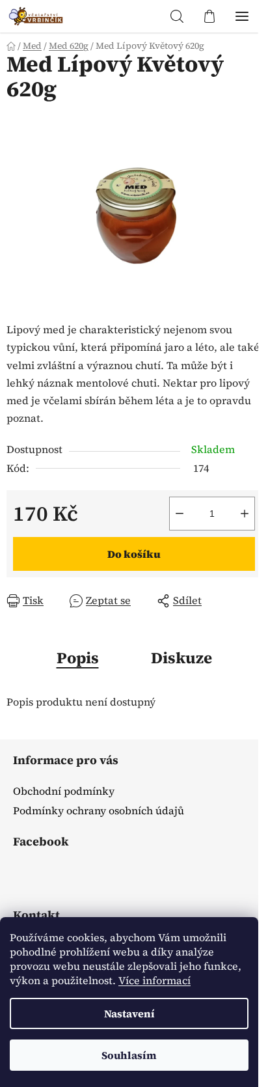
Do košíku (134, 554)
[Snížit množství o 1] (179, 513)
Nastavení (129, 1013)
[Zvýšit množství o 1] (244, 513)
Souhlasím (129, 1055)
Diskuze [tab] (181, 657)
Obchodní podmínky (63, 791)
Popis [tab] (78, 657)
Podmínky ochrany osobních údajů (98, 810)
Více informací (154, 980)
